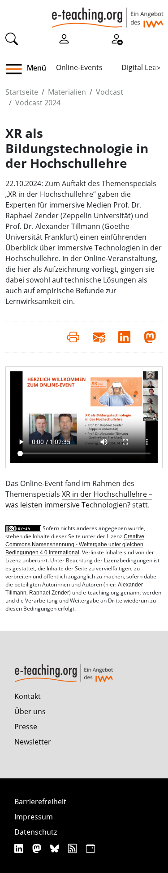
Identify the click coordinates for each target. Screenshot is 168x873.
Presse (25, 727)
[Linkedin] (20, 848)
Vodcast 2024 (37, 103)
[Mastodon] (37, 848)
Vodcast (109, 92)
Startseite (21, 92)
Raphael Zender (49, 593)
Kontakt (27, 696)
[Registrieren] (116, 38)
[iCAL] (90, 848)
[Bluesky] (55, 848)
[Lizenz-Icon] (24, 528)
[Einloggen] (64, 38)
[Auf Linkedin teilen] (124, 336)
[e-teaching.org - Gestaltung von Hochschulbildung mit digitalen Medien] (108, 14)
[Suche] (11, 38)
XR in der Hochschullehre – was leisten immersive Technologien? (78, 499)
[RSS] (73, 848)
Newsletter (32, 742)
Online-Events (79, 67)
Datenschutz (35, 832)
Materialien (67, 92)
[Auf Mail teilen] (99, 336)
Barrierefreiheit (40, 801)
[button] (17, 69)
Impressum (33, 817)
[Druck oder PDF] (73, 336)
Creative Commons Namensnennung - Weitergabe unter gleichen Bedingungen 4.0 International (74, 544)
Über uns (30, 711)
